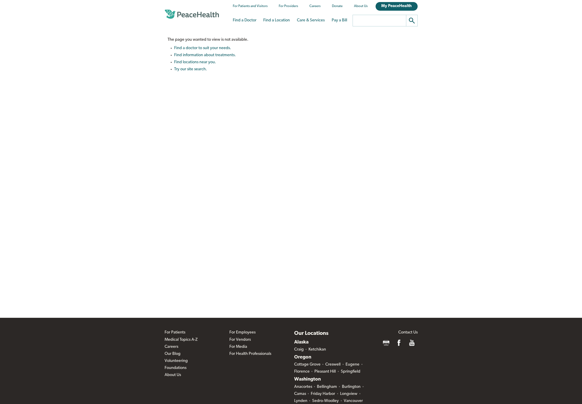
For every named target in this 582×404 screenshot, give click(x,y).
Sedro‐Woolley (325, 401)
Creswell (333, 365)
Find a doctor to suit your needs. (202, 48)
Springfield (350, 372)
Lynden (300, 401)
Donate (337, 6)
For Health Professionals (250, 354)
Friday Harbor (323, 394)
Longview (348, 394)
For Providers (288, 6)
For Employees (242, 333)
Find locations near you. (195, 62)
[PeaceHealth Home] (192, 14)
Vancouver (353, 401)
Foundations (175, 368)
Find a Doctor (244, 20)
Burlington (351, 387)
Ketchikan (317, 350)
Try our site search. (190, 69)
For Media (238, 347)
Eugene (352, 365)
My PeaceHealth (396, 6)
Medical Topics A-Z (181, 340)
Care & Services (311, 20)
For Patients (175, 333)
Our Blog (173, 354)
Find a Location (276, 20)
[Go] (412, 20)
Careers (315, 6)
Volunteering (176, 361)
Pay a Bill (339, 20)
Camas (300, 394)
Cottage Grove (307, 365)
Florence (302, 372)
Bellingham (327, 387)
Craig (299, 350)
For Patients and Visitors (250, 6)
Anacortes (303, 387)
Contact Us (408, 333)
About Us (361, 6)
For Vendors (240, 340)
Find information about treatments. (205, 55)
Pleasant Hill (325, 372)
